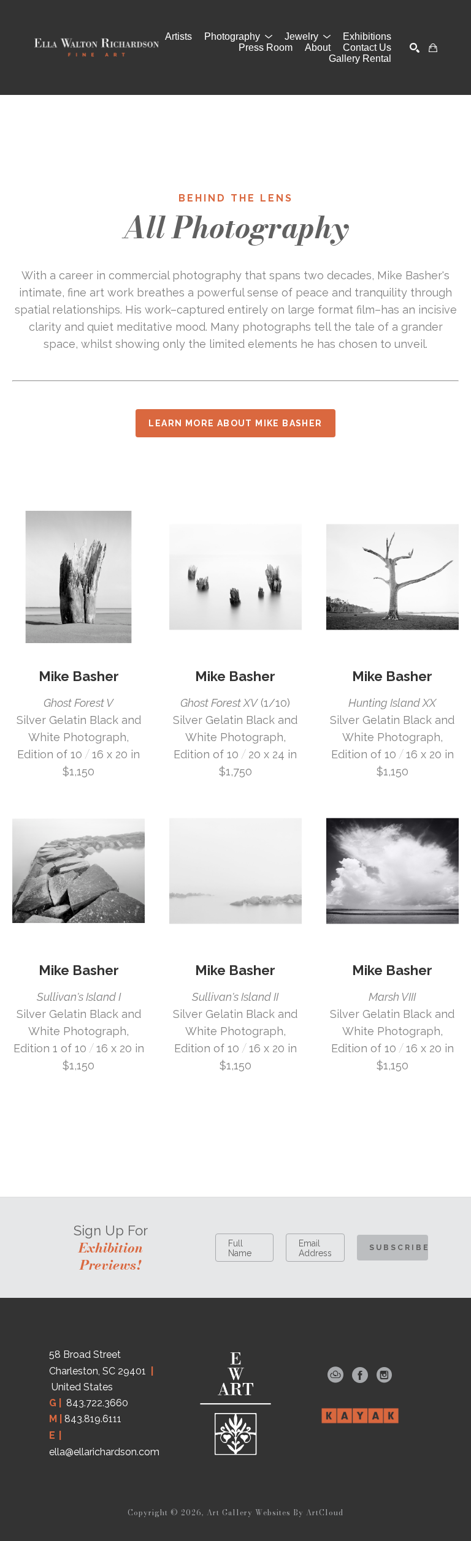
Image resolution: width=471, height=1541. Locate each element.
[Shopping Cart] (433, 48)
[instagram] (384, 1375)
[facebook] (360, 1375)
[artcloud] (335, 1375)
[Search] (414, 48)
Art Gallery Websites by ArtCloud (275, 1512)
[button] (238, 36)
